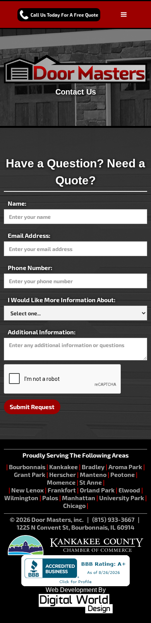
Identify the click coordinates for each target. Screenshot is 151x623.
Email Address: (29, 235)
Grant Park (29, 474)
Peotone (122, 474)
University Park (121, 497)
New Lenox (27, 490)
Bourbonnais (27, 466)
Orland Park (97, 490)
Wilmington (21, 497)
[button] (124, 14)
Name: (17, 203)
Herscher (62, 474)
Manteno (93, 474)
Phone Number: (30, 267)
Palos (50, 497)
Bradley (93, 466)
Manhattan (78, 497)
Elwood (129, 490)
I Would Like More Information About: (61, 299)
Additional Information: (42, 332)
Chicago (74, 505)
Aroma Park (125, 466)
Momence (61, 482)
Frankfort (62, 490)
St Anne (90, 482)
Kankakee (63, 466)
